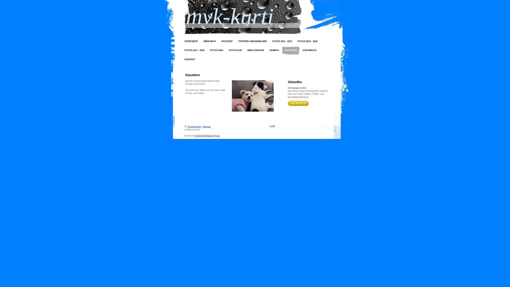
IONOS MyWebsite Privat (207, 136)
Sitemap (207, 126)
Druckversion (194, 126)
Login (272, 126)
